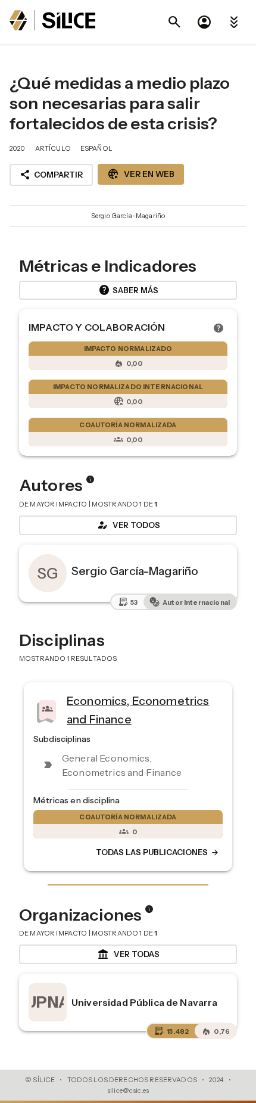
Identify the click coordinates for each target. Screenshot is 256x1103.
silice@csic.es (128, 1090)
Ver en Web (140, 174)
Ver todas (128, 954)
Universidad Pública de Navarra (144, 1002)
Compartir (51, 174)
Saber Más (128, 290)
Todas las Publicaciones (158, 852)
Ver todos (128, 525)
